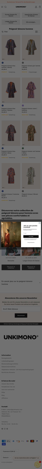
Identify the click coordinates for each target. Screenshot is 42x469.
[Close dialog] (40, 223)
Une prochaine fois (31, 242)
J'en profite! (31, 236)
